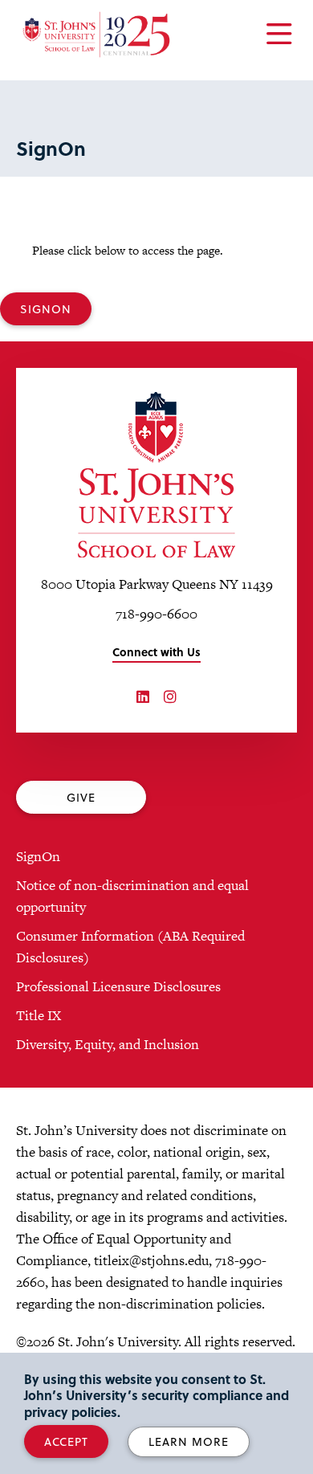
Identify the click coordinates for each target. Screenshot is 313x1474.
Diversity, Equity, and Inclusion (107, 1044)
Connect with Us (156, 651)
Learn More (188, 1441)
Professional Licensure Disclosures (118, 986)
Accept (66, 1441)
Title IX (38, 1015)
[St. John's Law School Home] (96, 34)
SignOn (45, 308)
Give (81, 797)
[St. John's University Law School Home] (156, 474)
